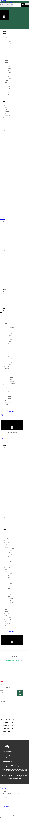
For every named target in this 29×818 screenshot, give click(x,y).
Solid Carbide (10, 172)
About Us (7, 201)
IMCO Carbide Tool (7, 82)
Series (27, 4)
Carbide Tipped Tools (9, 43)
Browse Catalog (4, 32)
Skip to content (3, 0)
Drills (9, 90)
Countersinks (11, 96)
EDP (23, 4)
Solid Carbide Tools (9, 49)
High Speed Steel (9, 55)
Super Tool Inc (6, 37)
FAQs (4, 99)
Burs (9, 92)
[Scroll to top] (0, 817)
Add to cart (20, 693)
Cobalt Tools (10, 168)
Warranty (7, 109)
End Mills (10, 182)
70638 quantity (1, 691)
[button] (4, 16)
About (4, 103)
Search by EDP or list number (6, 4)
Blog (4, 101)
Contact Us (4, 118)
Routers (9, 94)
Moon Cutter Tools (6, 62)
